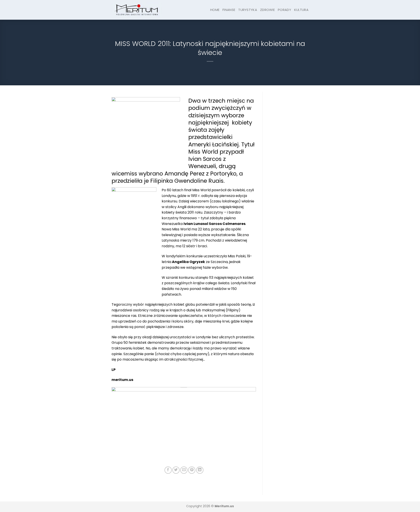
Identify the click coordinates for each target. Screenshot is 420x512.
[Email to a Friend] (183, 470)
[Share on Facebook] (168, 470)
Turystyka (247, 9)
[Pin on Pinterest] (191, 470)
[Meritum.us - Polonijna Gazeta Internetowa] (137, 9)
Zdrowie (267, 9)
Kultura (301, 9)
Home (214, 9)
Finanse (228, 9)
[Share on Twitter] (176, 470)
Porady (284, 9)
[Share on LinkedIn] (199, 470)
